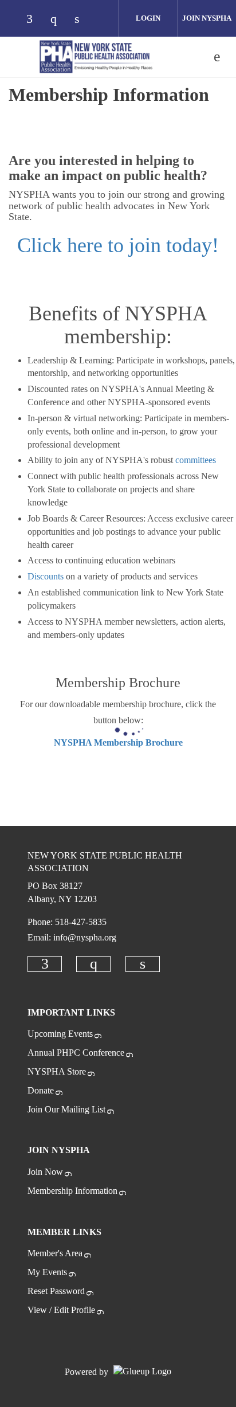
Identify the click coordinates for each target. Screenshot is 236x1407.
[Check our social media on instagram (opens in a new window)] (59, 20)
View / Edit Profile (61, 1310)
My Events (47, 1272)
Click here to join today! (118, 245)
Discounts (45, 576)
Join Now (45, 1172)
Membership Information (72, 1191)
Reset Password (56, 1291)
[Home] (96, 57)
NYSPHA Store (56, 1071)
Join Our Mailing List (66, 1109)
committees (195, 460)
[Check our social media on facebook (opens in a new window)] (35, 20)
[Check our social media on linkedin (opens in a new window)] (83, 20)
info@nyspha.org (84, 937)
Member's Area (54, 1253)
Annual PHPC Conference (75, 1052)
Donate (40, 1090)
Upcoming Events (60, 1033)
